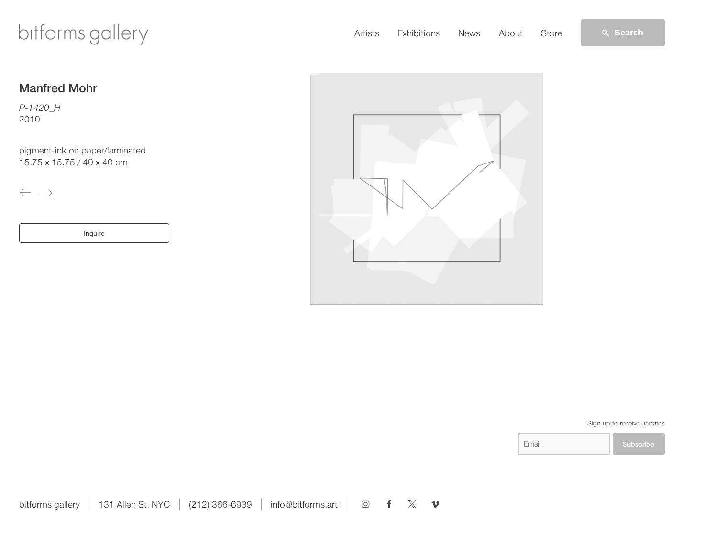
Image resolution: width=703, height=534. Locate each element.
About (511, 33)
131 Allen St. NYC (134, 504)
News (469, 33)
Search (629, 32)
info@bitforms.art (304, 504)
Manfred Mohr (58, 88)
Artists (366, 33)
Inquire (94, 233)
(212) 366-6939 (220, 504)
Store (551, 33)
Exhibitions (418, 33)
